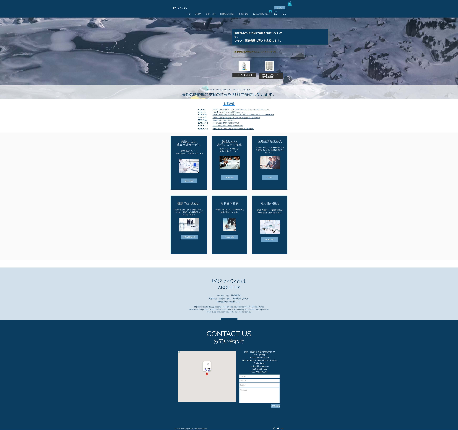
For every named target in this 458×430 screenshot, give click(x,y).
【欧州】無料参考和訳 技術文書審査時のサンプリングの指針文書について (241, 109)
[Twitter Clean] (278, 428)
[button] (290, 3)
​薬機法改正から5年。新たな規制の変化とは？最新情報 (233, 129)
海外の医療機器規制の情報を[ (207, 94)
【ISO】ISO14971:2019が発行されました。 (229, 112)
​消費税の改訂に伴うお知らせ (223, 120)
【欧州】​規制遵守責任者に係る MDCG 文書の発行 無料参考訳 (236, 118)
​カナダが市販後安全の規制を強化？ (226, 123)
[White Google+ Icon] (282, 428)
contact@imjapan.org (259, 366)
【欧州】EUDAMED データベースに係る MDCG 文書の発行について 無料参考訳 (243, 114)
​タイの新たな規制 (219, 125)
